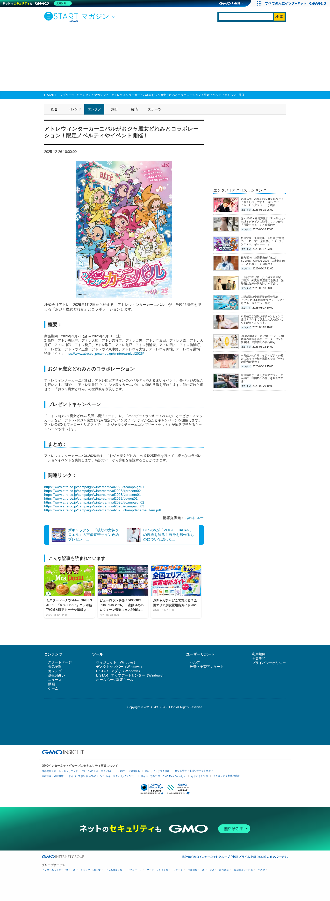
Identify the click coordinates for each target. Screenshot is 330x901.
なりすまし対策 (199, 776)
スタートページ (60, 662)
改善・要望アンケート (207, 667)
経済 (134, 109)
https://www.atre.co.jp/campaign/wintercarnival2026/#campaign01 (94, 487)
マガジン (100, 95)
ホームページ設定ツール (114, 680)
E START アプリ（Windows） (119, 671)
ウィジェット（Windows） (116, 662)
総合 (54, 109)
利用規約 (258, 654)
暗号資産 (224, 870)
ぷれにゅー (195, 518)
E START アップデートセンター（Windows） (130, 675)
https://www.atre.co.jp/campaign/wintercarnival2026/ (104, 353)
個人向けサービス (243, 870)
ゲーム (53, 688)
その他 (261, 870)
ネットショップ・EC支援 (87, 870)
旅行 (114, 109)
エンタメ (85, 95)
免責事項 (258, 658)
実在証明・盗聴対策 (53, 776)
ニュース (55, 680)
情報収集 (192, 870)
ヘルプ (195, 662)
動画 (51, 684)
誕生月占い (56, 675)
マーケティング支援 (157, 870)
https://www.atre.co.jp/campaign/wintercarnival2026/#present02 (92, 491)
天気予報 (55, 667)
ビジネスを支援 (114, 870)
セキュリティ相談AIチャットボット (194, 770)
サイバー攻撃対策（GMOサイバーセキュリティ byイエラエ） (102, 776)
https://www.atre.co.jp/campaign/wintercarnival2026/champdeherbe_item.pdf (102, 510)
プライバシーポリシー (269, 663)
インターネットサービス (55, 870)
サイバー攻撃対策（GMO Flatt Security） (163, 776)
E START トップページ (59, 95)
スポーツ (154, 109)
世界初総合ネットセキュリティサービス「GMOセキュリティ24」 (77, 771)
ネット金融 (208, 870)
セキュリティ (134, 870)
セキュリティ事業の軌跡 (226, 775)
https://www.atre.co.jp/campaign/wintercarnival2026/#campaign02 (94, 502)
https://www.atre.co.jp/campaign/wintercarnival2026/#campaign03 (94, 506)
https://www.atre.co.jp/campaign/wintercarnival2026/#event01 (91, 498)
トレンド (74, 109)
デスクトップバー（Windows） (120, 667)
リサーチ (178, 870)
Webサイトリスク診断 (157, 771)
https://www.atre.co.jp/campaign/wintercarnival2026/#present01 (92, 495)
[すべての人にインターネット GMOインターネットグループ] (296, 3)
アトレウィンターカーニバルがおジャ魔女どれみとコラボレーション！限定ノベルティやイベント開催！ (179, 95)
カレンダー (56, 671)
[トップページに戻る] (62, 17)
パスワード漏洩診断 (129, 771)
